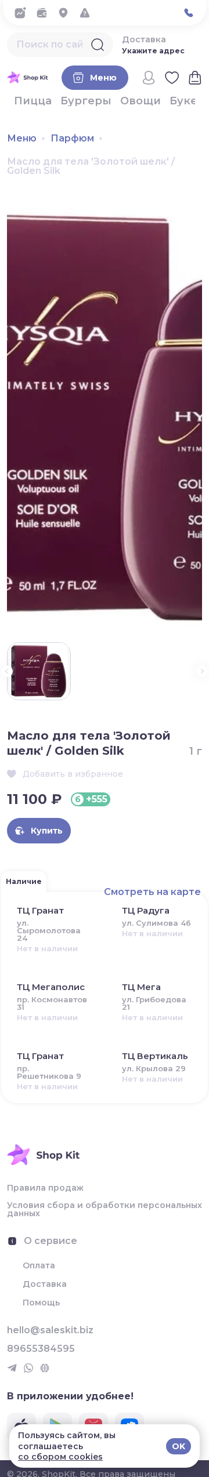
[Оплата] (45, 13)
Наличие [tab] (24, 881)
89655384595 (41, 1349)
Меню (22, 138)
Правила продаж (45, 1188)
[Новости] (24, 13)
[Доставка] (66, 13)
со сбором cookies (60, 1456)
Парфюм (72, 138)
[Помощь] (88, 13)
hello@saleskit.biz (50, 1330)
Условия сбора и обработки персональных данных (104, 1209)
